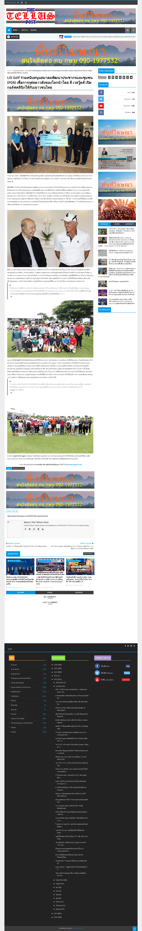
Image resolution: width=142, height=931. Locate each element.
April (57, 898)
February (59, 905)
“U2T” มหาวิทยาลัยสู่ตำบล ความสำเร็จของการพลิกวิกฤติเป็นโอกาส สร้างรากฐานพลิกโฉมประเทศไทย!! (122, 292)
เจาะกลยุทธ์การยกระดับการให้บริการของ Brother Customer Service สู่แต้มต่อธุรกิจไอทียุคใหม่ (122, 301)
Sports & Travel (18, 71)
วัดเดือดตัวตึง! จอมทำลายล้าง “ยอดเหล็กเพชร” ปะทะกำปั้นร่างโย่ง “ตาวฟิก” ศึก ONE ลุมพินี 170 (79, 579)
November (60, 682)
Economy (40, 37)
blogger (20, 592)
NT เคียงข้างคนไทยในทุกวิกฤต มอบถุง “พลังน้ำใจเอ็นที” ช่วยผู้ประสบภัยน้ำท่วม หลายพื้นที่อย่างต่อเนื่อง (122, 262)
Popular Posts (104, 224)
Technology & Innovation (22, 723)
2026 (56, 665)
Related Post (13, 554)
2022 (56, 679)
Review (33, 30)
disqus (49, 592)
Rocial (14, 710)
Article (25, 30)
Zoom (117, 224)
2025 (56, 668)
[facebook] (18, 2)
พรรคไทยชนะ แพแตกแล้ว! (119, 281)
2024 (56, 672)
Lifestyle (15, 696)
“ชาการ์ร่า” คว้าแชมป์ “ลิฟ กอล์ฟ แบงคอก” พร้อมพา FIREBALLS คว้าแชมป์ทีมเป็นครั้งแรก (122, 231)
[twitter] (22, 2)
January (59, 909)
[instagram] (25, 2)
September (60, 880)
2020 (56, 917)
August (58, 884)
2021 (56, 913)
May (57, 894)
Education (15, 674)
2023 (56, 676)
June (57, 891)
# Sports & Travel (18, 468)
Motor (13, 701)
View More (89, 554)
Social (13, 714)
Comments (129, 224)
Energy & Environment (21, 678)
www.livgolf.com (75, 464)
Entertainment (17, 683)
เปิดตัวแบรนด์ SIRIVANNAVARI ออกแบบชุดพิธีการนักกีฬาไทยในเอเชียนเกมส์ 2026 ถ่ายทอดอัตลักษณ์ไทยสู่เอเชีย (20, 580)
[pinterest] (131, 646)
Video (13, 727)
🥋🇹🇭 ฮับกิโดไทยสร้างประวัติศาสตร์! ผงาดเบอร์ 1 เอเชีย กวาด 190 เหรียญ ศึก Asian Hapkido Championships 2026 (49, 580)
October (59, 686)
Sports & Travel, (36, 92)
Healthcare (16, 692)
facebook (79, 592)
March (58, 902)
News (15, 30)
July (57, 887)
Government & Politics (21, 687)
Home (9, 71)
